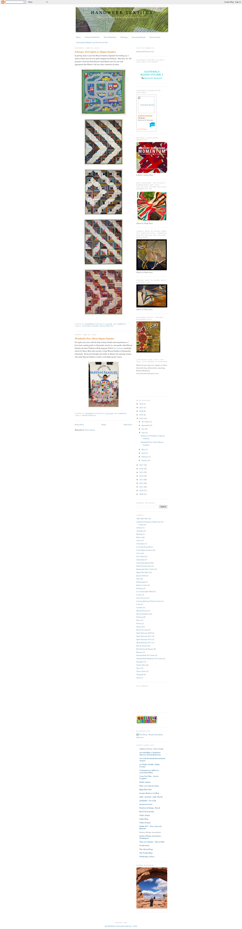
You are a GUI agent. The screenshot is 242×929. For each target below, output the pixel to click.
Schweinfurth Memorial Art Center (149, 658)
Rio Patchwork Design (144, 649)
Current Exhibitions (92, 37)
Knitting (139, 588)
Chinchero (140, 543)
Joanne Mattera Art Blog (149, 793)
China (138, 540)
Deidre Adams (145, 782)
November (146, 421)
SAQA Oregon (145, 822)
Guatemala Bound (139, 37)
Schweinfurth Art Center (145, 655)
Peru (138, 620)
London (139, 607)
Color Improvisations (144, 550)
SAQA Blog (143, 819)
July (143, 429)
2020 (141, 411)
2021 (141, 407)
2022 (141, 404)
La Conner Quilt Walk (144, 591)
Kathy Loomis (141, 585)
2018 (141, 418)
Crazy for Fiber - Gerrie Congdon (149, 777)
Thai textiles (141, 671)
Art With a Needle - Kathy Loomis (149, 765)
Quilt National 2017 (144, 642)
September (146, 425)
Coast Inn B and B (143, 547)
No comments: (120, 324)
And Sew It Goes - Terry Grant (151, 748)
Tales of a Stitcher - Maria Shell (151, 841)
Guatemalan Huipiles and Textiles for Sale (92, 42)
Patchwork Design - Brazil (149, 807)
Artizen (139, 527)
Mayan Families (106, 326)
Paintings (124, 37)
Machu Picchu (141, 610)
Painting (139, 617)
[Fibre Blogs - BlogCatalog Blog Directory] (151, 737)
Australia (139, 531)
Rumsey (139, 652)
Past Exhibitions (110, 37)
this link (117, 348)
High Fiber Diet (142, 572)
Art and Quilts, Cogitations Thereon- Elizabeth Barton (150, 753)
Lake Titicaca (141, 598)
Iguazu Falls (141, 575)
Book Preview (142, 129)
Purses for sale (141, 629)
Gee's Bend (140, 556)
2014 (141, 476)
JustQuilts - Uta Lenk (147, 800)
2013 (141, 479)
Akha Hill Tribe (142, 518)
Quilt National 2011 (144, 636)
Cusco (138, 553)
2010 (141, 490)
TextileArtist (144, 845)
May (144, 449)
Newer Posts (79, 424)
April (144, 453)
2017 (141, 465)
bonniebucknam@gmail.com (147, 373)
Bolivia (139, 537)
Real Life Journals (146, 811)
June (144, 432)
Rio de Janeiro (141, 645)
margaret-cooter (146, 804)
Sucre (138, 668)
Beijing (139, 534)
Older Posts (128, 424)
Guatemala (140, 559)
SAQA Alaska (144, 815)
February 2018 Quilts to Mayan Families (95, 51)
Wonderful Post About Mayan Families (94, 338)
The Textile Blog (146, 852)
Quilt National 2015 (144, 639)
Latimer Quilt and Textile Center (148, 601)
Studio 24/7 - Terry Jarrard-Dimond (150, 827)
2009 (141, 494)
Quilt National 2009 (144, 633)
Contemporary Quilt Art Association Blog (149, 771)
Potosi (138, 623)
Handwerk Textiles (122, 12)
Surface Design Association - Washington (150, 836)
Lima (138, 604)
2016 (141, 468)
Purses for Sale (155, 37)
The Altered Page (146, 849)
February (145, 456)
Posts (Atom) (90, 430)
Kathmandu (140, 582)
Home (78, 37)
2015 (141, 472)
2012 (141, 483)
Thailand (139, 674)
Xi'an (138, 677)
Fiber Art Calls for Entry (149, 785)
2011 (141, 487)
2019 (141, 414)
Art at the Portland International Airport (152, 759)
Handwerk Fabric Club (144, 569)
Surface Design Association (150, 832)
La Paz (138, 594)
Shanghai (140, 661)
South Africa (141, 665)
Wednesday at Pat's (146, 856)
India (138, 578)
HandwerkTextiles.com (145, 51)
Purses (138, 626)
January (145, 460)
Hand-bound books (143, 566)
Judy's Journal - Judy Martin (151, 796)
